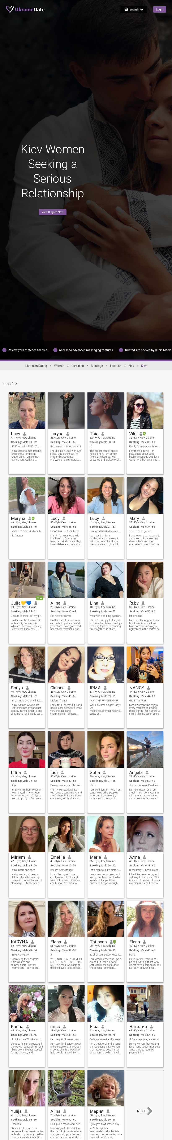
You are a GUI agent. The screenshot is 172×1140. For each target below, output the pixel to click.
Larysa (56, 433)
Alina (55, 603)
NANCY (136, 687)
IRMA (95, 687)
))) (91, 446)
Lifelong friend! (58, 700)
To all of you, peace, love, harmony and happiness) (106, 954)
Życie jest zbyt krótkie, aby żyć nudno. (106, 1124)
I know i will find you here (64, 531)
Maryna (18, 518)
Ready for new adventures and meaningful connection (145, 446)
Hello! (132, 954)
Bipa (94, 1026)
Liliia (16, 772)
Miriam (18, 857)
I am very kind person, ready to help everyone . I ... (66, 1039)
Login (159, 9)
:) (51, 954)
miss (55, 1026)
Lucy (15, 433)
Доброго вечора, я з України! (145, 1039)
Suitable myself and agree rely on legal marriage (106, 1039)
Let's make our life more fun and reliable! (106, 870)
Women (59, 365)
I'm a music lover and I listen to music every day (27, 700)
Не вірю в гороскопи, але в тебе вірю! (66, 1124)
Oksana (57, 687)
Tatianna (98, 941)
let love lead (135, 615)
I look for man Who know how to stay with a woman (27, 1039)
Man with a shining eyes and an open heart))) (106, 615)
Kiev (131, 365)
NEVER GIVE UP (20, 954)
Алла (134, 857)
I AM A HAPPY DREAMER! (104, 700)
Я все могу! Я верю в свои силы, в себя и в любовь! (145, 870)
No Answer (17, 535)
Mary (134, 518)
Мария (97, 1111)
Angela (136, 772)
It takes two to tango (61, 870)
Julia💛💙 (21, 603)
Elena (55, 941)
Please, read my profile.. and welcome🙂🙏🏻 (66, 785)
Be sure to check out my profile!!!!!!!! (27, 615)
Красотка (16, 1124)
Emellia (57, 857)
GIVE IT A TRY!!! (138, 700)
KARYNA (19, 941)
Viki (133, 433)
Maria (95, 857)
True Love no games (140, 531)
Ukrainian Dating (36, 365)
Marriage (97, 365)
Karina (17, 1026)
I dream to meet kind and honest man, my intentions (27, 531)
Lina (94, 603)
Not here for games (61, 615)
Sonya (17, 687)
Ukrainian (78, 365)
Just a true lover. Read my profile (145, 785)
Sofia (95, 772)
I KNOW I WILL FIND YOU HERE (27, 446)
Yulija (16, 1111)
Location (115, 365)
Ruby (134, 603)
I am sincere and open (23, 870)
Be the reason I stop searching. (66, 446)
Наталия (138, 1026)
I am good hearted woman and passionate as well (106, 531)
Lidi (54, 772)
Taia (94, 433)
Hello (92, 785)
